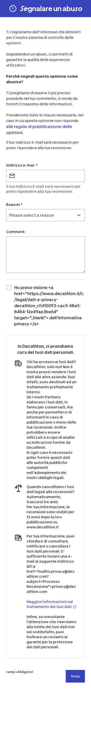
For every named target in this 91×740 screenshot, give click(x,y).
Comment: (15, 232)
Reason (14, 204)
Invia (75, 676)
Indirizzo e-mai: (22, 165)
